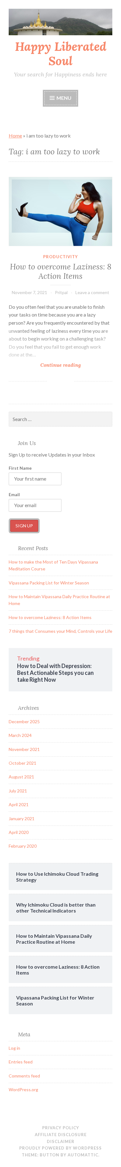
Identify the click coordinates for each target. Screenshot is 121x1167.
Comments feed (24, 1075)
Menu (63, 98)
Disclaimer (60, 1141)
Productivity (60, 256)
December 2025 (24, 721)
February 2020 (23, 846)
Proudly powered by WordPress (60, 1147)
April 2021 (19, 804)
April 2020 (19, 832)
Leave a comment (92, 292)
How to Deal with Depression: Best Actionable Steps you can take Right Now (55, 672)
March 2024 (20, 735)
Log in (14, 1048)
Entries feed (21, 1061)
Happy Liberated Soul (60, 54)
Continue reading (71, 365)
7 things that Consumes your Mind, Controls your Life (60, 631)
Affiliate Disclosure (61, 1134)
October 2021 (22, 763)
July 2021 (18, 790)
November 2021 (24, 749)
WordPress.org (23, 1089)
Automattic (83, 1154)
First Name (20, 468)
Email (14, 494)
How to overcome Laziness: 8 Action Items (60, 271)
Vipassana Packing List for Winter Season (49, 582)
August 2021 (21, 776)
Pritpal (61, 292)
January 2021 (21, 818)
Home (15, 135)
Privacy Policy (60, 1127)
